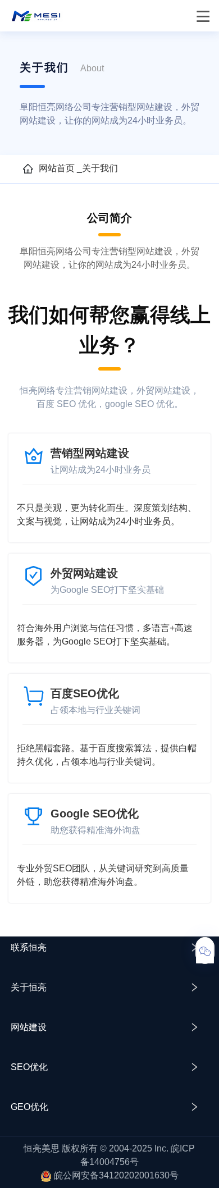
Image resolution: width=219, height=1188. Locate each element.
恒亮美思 (42, 1148)
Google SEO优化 (95, 813)
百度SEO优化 (85, 693)
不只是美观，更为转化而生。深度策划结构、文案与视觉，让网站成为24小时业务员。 (107, 514)
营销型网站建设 (90, 453)
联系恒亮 (29, 947)
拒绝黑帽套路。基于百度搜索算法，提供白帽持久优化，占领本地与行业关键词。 (107, 754)
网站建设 (29, 1027)
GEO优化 (29, 1107)
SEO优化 (29, 1067)
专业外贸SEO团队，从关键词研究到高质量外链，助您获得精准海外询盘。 (103, 875)
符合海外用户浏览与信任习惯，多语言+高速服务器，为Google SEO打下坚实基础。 (105, 634)
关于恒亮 (29, 987)
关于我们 (100, 168)
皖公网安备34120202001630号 (116, 1175)
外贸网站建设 (84, 573)
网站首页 (57, 168)
